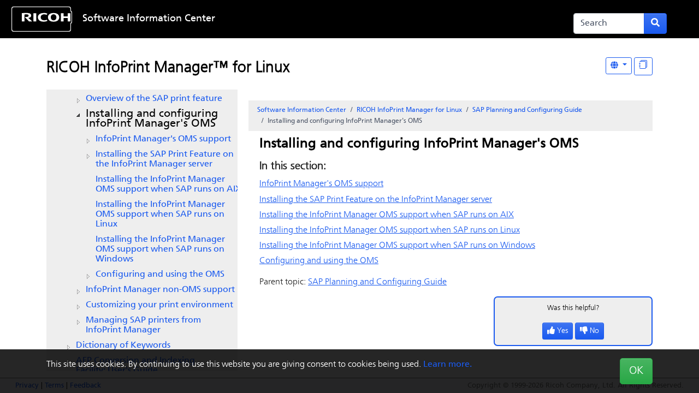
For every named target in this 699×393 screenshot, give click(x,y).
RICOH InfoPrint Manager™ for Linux (167, 68)
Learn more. (447, 364)
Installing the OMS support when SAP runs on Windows (160, 249)
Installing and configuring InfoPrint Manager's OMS (152, 119)
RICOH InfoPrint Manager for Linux (409, 110)
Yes (562, 331)
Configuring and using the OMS (160, 274)
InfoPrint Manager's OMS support (163, 139)
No (594, 331)
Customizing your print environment (159, 305)
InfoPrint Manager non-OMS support (160, 289)
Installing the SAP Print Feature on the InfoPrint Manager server (165, 159)
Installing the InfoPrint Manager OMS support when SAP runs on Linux (160, 214)
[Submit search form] (655, 23)
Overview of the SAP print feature (154, 98)
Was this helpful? (573, 308)
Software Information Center (148, 19)
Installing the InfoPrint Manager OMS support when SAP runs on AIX (168, 184)
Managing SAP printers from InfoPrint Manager (143, 325)
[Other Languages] (619, 65)
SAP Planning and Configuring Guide (527, 110)
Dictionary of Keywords (123, 345)
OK (636, 371)
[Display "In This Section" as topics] (643, 66)
